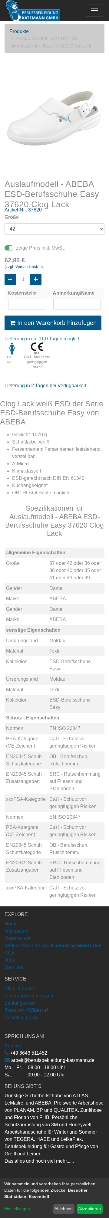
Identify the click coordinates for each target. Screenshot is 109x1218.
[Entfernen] (10, 279)
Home (11, 923)
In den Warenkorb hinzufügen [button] (56, 322)
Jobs (10, 960)
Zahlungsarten (20, 1003)
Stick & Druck (20, 988)
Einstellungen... (19, 1208)
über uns (14, 967)
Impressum (16, 931)
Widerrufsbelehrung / (53, 945)
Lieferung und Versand (29, 995)
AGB (10, 952)
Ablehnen (63, 1208)
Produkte (19, 31)
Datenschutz (18, 938)
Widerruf (38, 1010)
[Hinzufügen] (35, 279)
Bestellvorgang (21, 1017)
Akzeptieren (89, 1208)
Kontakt (13, 1045)
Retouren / (16, 1010)
